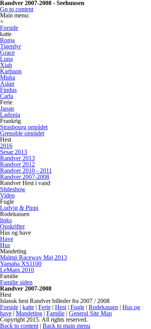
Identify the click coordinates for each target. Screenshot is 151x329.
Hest (60, 307)
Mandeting (29, 313)
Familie (55, 313)
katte (28, 307)
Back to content (19, 325)
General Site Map (90, 313)
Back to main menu (66, 325)
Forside (9, 307)
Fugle (77, 307)
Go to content (16, 9)
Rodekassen (103, 307)
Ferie (44, 307)
